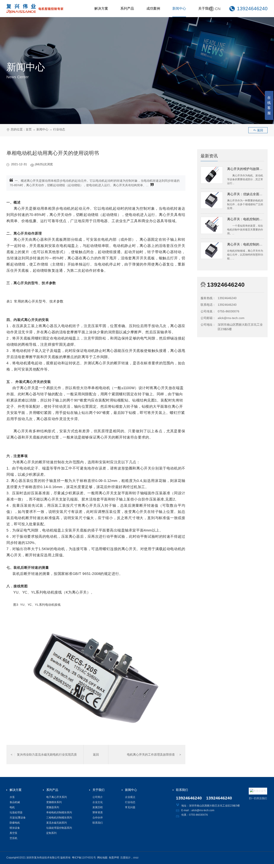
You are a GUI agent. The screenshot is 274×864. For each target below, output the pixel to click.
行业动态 (59, 129)
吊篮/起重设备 (18, 817)
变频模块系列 (54, 802)
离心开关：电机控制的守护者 (248, 219)
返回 (258, 130)
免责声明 (114, 857)
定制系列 (51, 833)
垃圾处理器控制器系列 (59, 827)
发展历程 (97, 807)
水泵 (12, 797)
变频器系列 (52, 807)
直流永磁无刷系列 (56, 822)
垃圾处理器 (16, 812)
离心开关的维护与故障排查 (246, 169)
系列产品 (127, 8)
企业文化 (97, 802)
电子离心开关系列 (56, 797)
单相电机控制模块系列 (59, 812)
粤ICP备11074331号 (84, 857)
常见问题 (130, 807)
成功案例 (153, 8)
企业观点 (130, 797)
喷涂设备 (15, 827)
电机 (12, 807)
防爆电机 (15, 822)
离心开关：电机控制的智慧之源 (249, 244)
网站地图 (102, 857)
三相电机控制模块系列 (59, 817)
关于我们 (205, 8)
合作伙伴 (97, 817)
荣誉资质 (97, 812)
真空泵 (13, 833)
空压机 (13, 838)
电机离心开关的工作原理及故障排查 (154, 754)
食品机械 (15, 802)
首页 (29, 129)
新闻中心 (179, 8)
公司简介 (97, 797)
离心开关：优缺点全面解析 (246, 194)
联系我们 (97, 822)
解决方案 (101, 8)
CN (217, 9)
